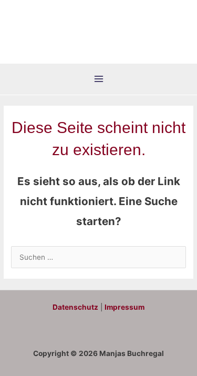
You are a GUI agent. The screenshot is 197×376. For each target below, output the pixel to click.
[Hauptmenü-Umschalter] (98, 79)
